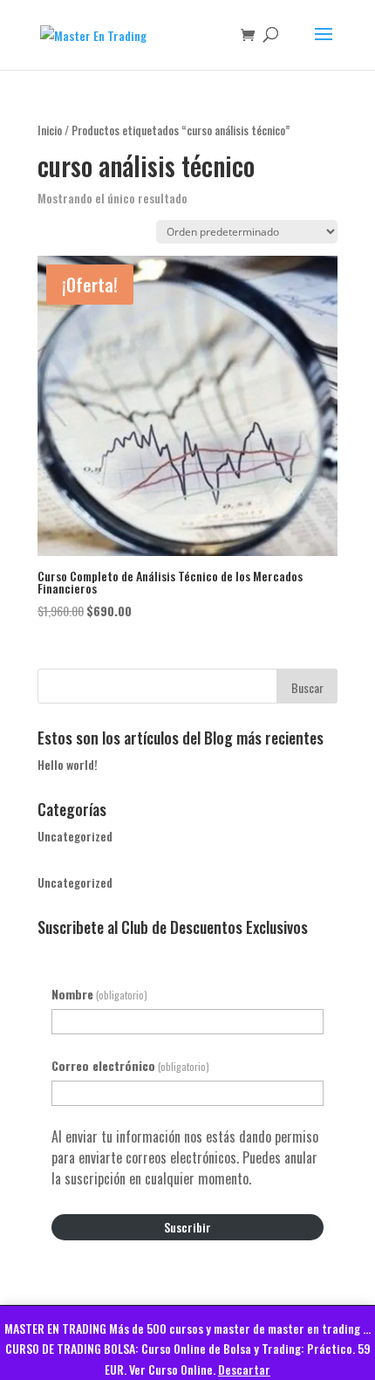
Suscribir (187, 1227)
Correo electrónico (130, 1065)
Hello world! (68, 764)
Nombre (99, 994)
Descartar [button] (244, 1369)
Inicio (50, 130)
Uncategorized (75, 836)
